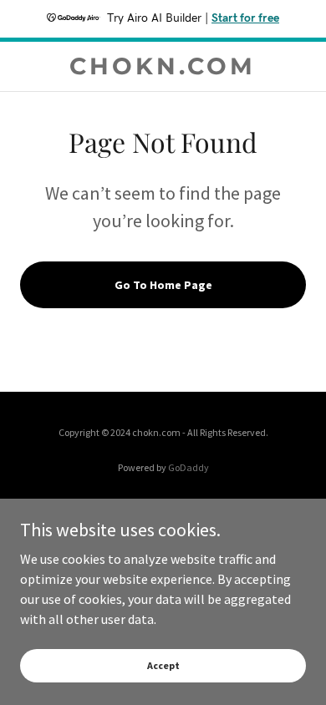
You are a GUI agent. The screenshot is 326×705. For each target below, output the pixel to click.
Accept (163, 665)
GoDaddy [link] (188, 467)
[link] (162, 66)
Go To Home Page (163, 284)
